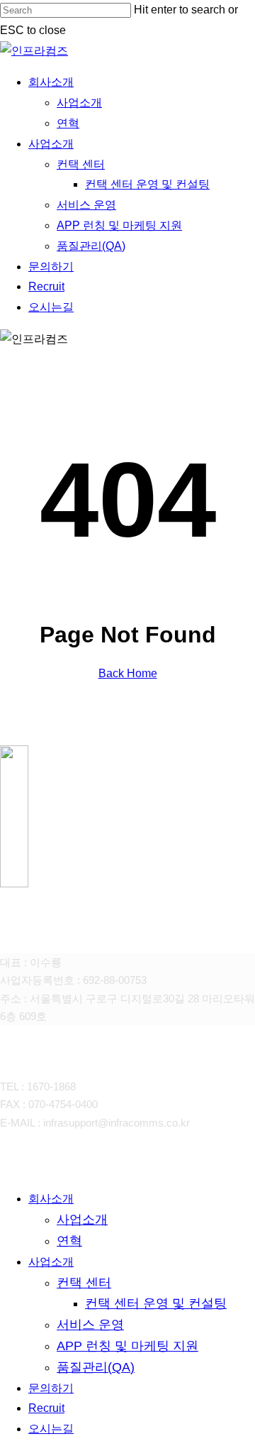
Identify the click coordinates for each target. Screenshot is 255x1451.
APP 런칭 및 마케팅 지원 (127, 1346)
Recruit (46, 1408)
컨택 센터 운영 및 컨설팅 (156, 1303)
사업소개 (82, 1219)
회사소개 (51, 1199)
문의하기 (51, 1388)
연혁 (69, 1241)
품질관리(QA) (96, 1367)
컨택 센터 (84, 1283)
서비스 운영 (90, 1325)
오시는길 (51, 1429)
